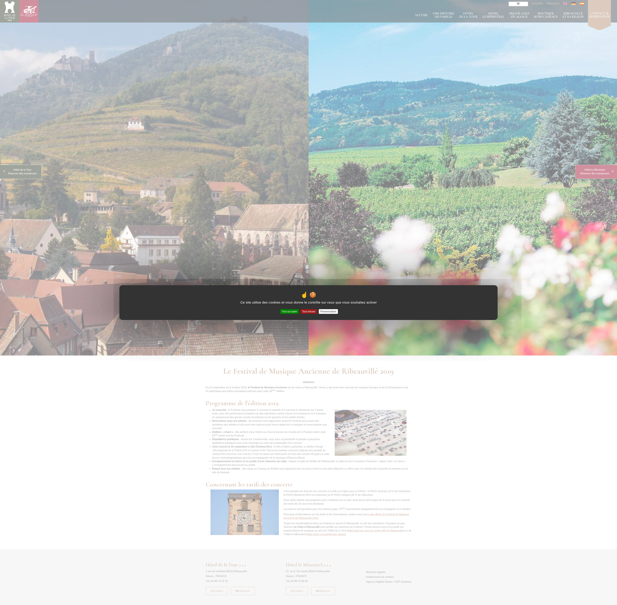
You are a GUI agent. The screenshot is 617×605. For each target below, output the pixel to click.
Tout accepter (289, 311)
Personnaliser (328, 311)
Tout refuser (308, 311)
